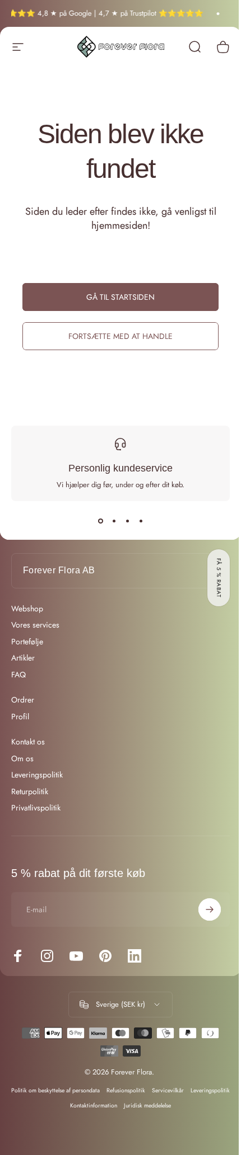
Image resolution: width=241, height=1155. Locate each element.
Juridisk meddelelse (166, 1105)
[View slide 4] (140, 521)
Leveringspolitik (37, 775)
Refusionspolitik (145, 1090)
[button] (218, 577)
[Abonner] (201, 909)
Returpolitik (29, 792)
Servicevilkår (187, 1090)
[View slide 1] (100, 521)
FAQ (18, 675)
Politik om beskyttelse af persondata (74, 1090)
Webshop (27, 609)
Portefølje (27, 642)
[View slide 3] (127, 521)
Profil (20, 717)
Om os (22, 759)
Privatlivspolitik (36, 808)
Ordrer (22, 700)
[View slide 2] (114, 521)
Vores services (35, 625)
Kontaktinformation (112, 1105)
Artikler (23, 658)
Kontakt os (28, 742)
